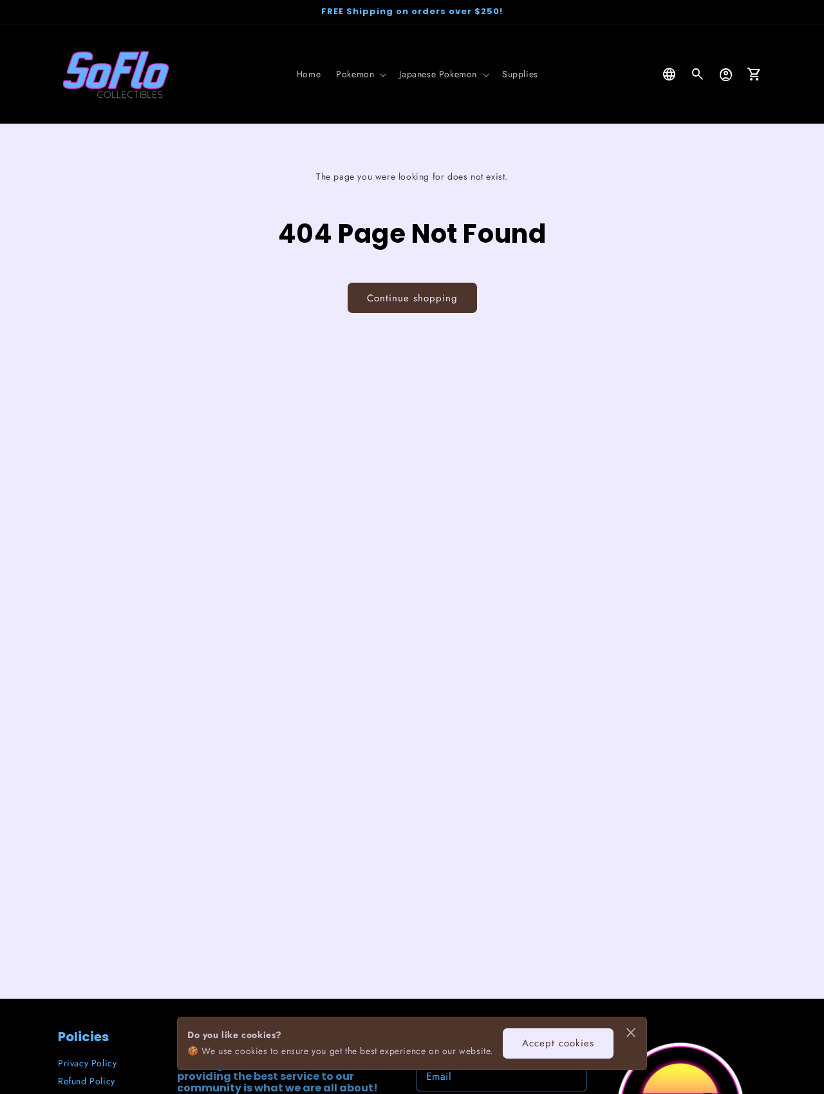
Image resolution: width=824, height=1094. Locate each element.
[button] (359, 74)
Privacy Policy (87, 1063)
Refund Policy (86, 1081)
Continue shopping (412, 298)
